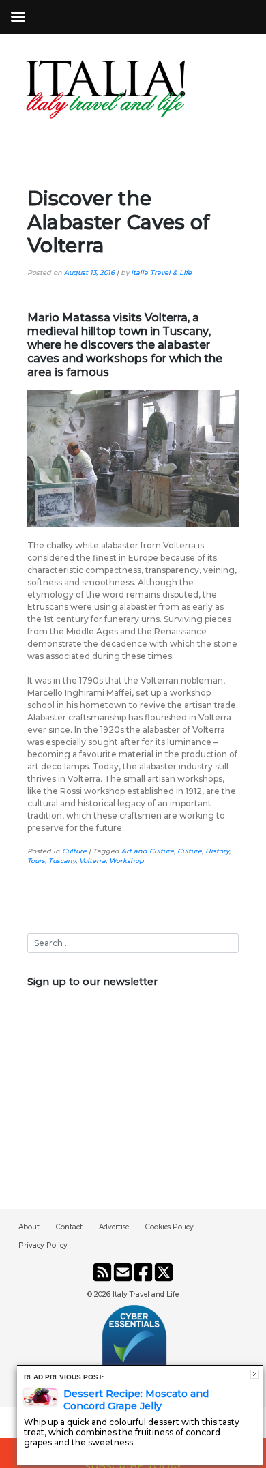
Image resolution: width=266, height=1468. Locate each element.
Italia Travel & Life (161, 272)
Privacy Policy (43, 1245)
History (217, 851)
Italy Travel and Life (146, 1294)
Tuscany (62, 860)
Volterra (92, 860)
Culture (74, 851)
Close (254, 1374)
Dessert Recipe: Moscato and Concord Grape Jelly (136, 1400)
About (29, 1226)
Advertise (114, 1226)
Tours (36, 860)
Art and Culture (147, 851)
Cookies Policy (169, 1226)
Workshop (126, 860)
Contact (69, 1226)
